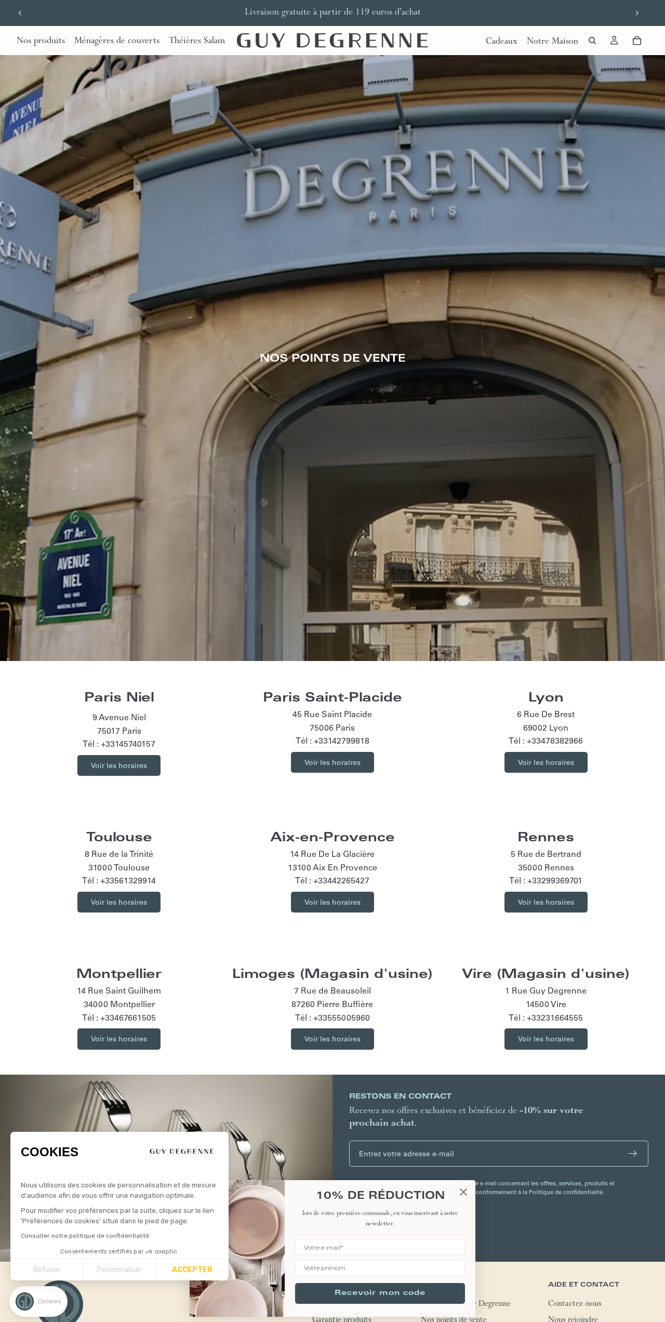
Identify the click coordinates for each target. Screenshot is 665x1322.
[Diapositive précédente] (20, 13)
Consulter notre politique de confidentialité (85, 1235)
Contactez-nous (575, 1304)
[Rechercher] (592, 40)
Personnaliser (119, 1269)
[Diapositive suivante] (637, 13)
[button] (38, 1301)
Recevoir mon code (380, 1293)
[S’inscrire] (633, 1153)
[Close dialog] (463, 1192)
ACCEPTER (192, 1269)
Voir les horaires (119, 765)
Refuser (46, 1269)
